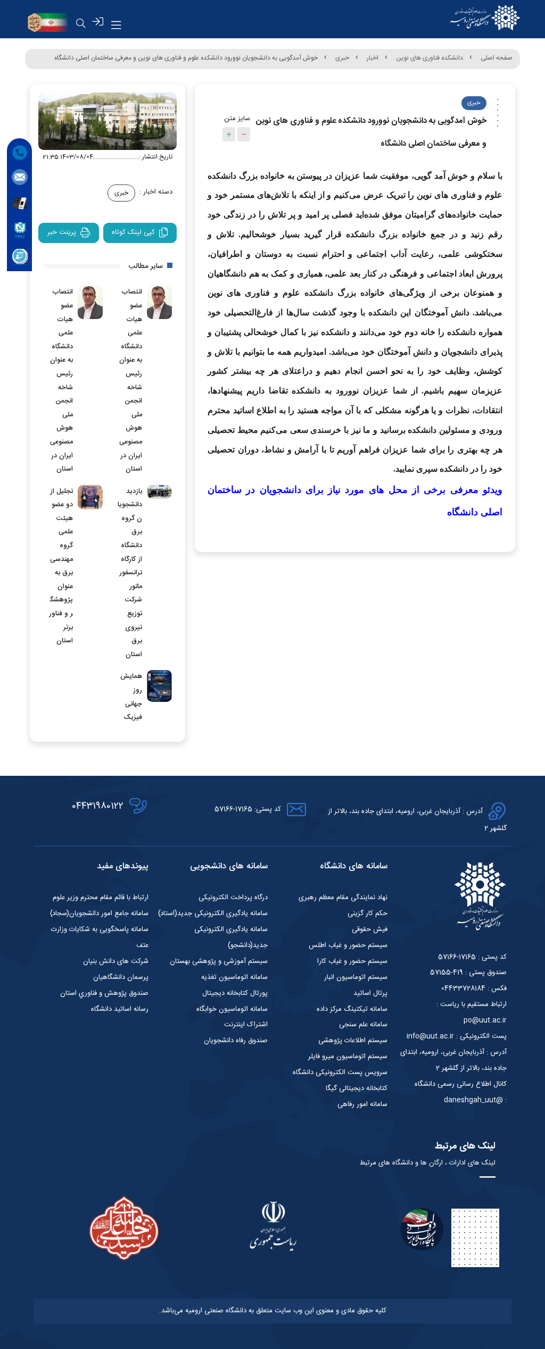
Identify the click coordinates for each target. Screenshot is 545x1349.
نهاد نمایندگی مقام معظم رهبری (343, 897)
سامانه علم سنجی (363, 1024)
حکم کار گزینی (367, 913)
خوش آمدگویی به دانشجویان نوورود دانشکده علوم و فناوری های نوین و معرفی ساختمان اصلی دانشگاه (186, 58)
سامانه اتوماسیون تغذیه (234, 977)
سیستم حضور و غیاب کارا (352, 961)
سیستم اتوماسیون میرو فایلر (347, 1056)
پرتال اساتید (370, 993)
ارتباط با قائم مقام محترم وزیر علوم (100, 897)
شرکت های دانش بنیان (115, 961)
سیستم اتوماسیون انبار (355, 977)
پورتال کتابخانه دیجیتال (235, 993)
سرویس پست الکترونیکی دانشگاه (340, 1072)
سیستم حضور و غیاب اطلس (348, 945)
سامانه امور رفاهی (362, 1104)
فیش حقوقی (369, 929)
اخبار (372, 58)
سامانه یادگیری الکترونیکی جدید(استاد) (213, 913)
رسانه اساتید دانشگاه (119, 1009)
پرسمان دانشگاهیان (120, 977)
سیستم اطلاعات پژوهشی (352, 1040)
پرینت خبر (61, 232)
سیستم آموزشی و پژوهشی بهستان (219, 961)
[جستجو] (81, 23)
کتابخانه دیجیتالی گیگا (356, 1088)
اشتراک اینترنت (246, 1024)
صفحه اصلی (497, 58)
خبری (342, 58)
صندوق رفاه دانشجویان (236, 1040)
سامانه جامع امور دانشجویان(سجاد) (99, 913)
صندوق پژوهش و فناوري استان (104, 993)
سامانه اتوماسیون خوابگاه (232, 1009)
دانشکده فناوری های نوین (429, 58)
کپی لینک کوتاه (133, 232)
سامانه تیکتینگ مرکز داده (352, 1009)
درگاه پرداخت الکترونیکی (233, 897)
